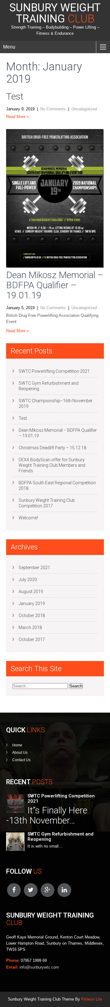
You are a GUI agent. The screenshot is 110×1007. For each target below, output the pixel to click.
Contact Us (21, 760)
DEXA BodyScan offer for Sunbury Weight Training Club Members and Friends (52, 465)
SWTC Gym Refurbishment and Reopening (49, 386)
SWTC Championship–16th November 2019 (56, 403)
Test (15, 96)
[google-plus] (47, 890)
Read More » (17, 116)
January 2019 (32, 603)
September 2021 (34, 567)
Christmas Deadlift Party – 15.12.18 (52, 447)
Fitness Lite (91, 999)
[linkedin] (64, 890)
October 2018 (32, 615)
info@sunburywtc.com (39, 967)
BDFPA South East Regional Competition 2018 (57, 485)
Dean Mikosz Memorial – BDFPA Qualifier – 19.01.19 (55, 285)
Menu (9, 46)
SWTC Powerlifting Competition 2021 (54, 371)
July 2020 (28, 579)
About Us (20, 752)
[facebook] (14, 890)
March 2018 (30, 627)
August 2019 (31, 591)
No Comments (53, 109)
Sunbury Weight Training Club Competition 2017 (47, 503)
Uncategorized (84, 109)
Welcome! (28, 517)
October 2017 (32, 639)
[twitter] (31, 890)
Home (17, 745)
